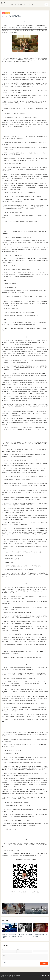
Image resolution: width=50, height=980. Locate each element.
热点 (12, 4)
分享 (30, 898)
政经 (18, 4)
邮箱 (18, 949)
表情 (5, 962)
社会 (21, 4)
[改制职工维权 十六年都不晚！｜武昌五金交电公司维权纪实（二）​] (9, 928)
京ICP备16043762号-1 (16, 975)
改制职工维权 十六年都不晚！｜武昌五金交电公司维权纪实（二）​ (9, 936)
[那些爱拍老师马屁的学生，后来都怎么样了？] (40, 928)
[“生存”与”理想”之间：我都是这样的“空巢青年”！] (25, 928)
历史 (24, 4)
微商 (3, 13)
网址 (33, 949)
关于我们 (31, 4)
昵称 (3, 949)
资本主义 (7, 13)
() (21, 898)
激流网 (24, 22)
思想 (15, 4)
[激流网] (3, 2)
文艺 (27, 4)
